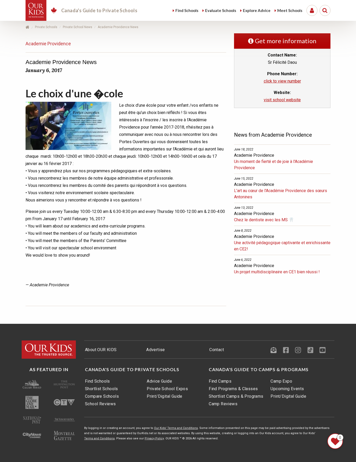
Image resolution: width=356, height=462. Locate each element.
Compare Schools (102, 396)
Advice (257, 10)
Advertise (155, 349)
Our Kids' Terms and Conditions (176, 428)
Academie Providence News (118, 27)
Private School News (77, 27)
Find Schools (97, 381)
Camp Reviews (223, 403)
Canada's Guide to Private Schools (132, 369)
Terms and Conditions (99, 438)
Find (186, 10)
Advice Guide (159, 381)
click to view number (282, 81)
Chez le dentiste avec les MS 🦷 (264, 219)
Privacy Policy (154, 438)
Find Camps (220, 381)
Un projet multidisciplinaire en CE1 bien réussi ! (277, 271)
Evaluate (220, 10)
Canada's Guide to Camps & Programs (259, 369)
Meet (289, 10)
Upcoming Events (287, 388)
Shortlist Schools (101, 388)
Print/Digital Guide (164, 396)
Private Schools (46, 27)
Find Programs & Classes (233, 388)
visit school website (282, 99)
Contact (216, 349)
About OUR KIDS (101, 349)
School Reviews (100, 403)
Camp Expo (281, 381)
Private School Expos (167, 388)
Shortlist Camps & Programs (236, 396)
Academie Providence (48, 43)
